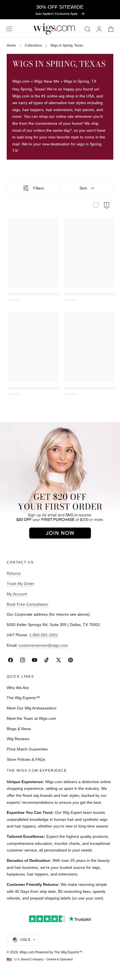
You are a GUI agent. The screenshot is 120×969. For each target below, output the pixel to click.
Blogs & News (19, 728)
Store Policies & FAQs (26, 759)
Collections (33, 45)
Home (11, 45)
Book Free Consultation (27, 604)
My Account (17, 594)
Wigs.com (21, 81)
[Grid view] (95, 205)
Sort (83, 188)
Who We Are (18, 687)
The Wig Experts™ (23, 697)
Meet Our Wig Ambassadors (31, 708)
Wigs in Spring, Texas (67, 45)
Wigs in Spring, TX (80, 81)
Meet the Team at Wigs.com (31, 718)
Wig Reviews (18, 739)
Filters (38, 188)
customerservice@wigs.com (43, 645)
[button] (9, 29)
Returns (14, 573)
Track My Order (20, 583)
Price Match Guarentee (27, 749)
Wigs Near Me (46, 81)
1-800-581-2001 (43, 635)
